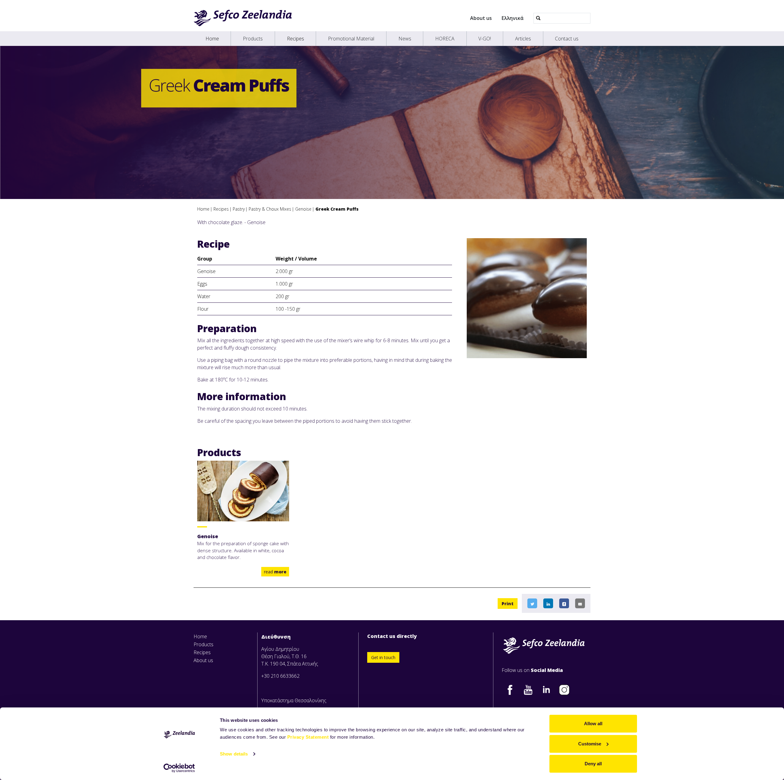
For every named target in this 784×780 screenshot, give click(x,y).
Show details (234, 753)
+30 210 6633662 (280, 676)
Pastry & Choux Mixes (270, 209)
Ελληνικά (513, 18)
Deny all (593, 763)
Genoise (303, 209)
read (275, 572)
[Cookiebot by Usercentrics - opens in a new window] (179, 768)
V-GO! (484, 38)
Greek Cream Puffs (337, 209)
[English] (243, 18)
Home (212, 38)
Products (253, 38)
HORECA (444, 38)
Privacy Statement (308, 737)
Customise (589, 743)
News (404, 38)
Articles (523, 38)
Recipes (295, 38)
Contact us (567, 38)
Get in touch (383, 657)
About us (481, 18)
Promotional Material (351, 38)
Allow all (593, 723)
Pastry (239, 209)
